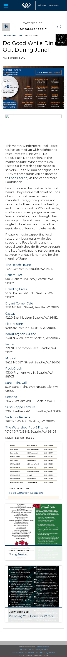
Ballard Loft (13, 275)
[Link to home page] (26, 5)
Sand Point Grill (16, 383)
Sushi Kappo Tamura (20, 407)
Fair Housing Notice (45, 652)
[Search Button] (59, 27)
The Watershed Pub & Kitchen (27, 427)
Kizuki (9, 344)
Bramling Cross (16, 289)
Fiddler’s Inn (14, 324)
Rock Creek (13, 368)
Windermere (43, 646)
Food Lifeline (18, 178)
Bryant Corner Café (19, 303)
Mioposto (11, 358)
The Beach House (18, 265)
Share (61, 42)
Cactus (10, 313)
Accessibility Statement (23, 652)
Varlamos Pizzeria (17, 417)
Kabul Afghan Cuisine (20, 334)
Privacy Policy (41, 649)
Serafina (11, 397)
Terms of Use (25, 649)
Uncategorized (12, 35)
